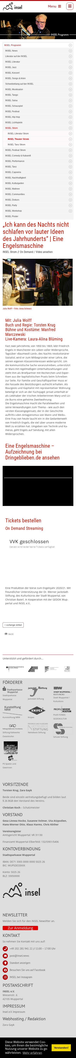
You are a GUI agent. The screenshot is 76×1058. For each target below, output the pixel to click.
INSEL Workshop (13, 211)
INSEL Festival (12, 111)
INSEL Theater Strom (18, 139)
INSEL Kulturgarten (14, 183)
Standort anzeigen (20, 963)
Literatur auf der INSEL (16, 56)
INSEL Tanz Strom (16, 144)
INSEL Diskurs (12, 200)
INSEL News (11, 51)
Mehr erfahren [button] (32, 1053)
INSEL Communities (15, 194)
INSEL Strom (11, 128)
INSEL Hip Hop (12, 117)
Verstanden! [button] (61, 1047)
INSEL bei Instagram (21, 977)
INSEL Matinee (12, 189)
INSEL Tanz (11, 166)
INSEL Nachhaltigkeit (15, 177)
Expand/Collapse (70, 45)
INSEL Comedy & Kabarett (18, 155)
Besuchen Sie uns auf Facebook (27, 970)
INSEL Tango (11, 95)
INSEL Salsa (11, 100)
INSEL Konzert (12, 73)
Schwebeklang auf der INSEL (19, 84)
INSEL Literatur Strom (18, 133)
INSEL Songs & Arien (15, 78)
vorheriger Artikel (14, 625)
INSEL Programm (12, 45)
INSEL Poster (11, 216)
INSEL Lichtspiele (13, 122)
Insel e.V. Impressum (14, 1011)
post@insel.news (19, 955)
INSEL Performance (14, 161)
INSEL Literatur (12, 62)
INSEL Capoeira (13, 172)
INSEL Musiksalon (14, 89)
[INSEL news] (12, 6)
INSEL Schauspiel (14, 106)
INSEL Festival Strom (15, 150)
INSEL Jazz (10, 67)
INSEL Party (11, 205)
